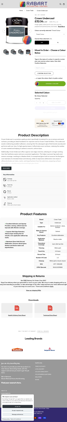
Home (21, 10)
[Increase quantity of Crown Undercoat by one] (43, 103)
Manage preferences (17, 414)
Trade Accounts (40, 366)
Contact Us (35, 408)
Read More (61, 26)
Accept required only (17, 410)
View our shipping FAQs (33, 290)
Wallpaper (38, 377)
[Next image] (29, 31)
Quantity (37, 98)
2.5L (42, 42)
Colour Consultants (41, 371)
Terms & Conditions (16, 419)
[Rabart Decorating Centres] (33, 4)
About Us (4, 390)
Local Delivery (39, 369)
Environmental (6, 393)
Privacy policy (6, 419)
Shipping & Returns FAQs (42, 126)
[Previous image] (4, 31)
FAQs (47, 408)
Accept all (17, 406)
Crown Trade (29, 10)
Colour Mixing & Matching (43, 374)
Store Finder (42, 408)
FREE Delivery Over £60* (42, 123)
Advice (37, 379)
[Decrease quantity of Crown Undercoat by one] (36, 103)
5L (58, 42)
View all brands (43, 331)
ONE (41, 411)
